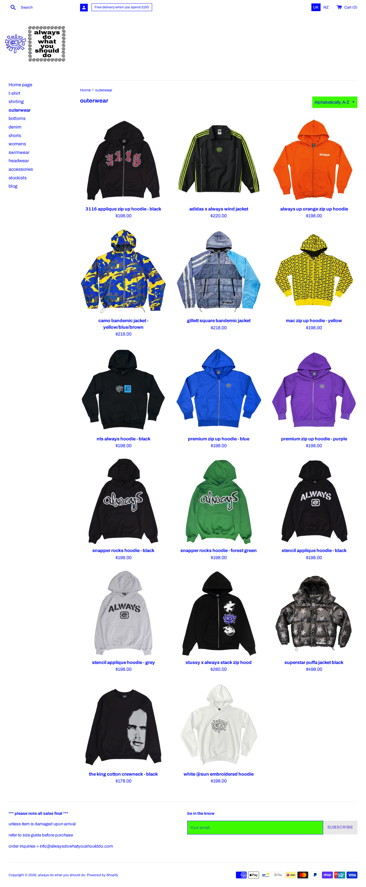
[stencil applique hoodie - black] (314, 501)
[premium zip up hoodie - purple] (314, 389)
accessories (21, 169)
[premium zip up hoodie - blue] (218, 389)
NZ (326, 7)
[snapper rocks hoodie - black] (123, 501)
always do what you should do (61, 875)
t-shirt (14, 93)
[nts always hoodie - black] (123, 389)
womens (17, 143)
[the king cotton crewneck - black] (123, 725)
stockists (18, 177)
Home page (20, 84)
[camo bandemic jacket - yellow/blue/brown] (123, 271)
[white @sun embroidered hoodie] (218, 725)
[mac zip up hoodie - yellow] (314, 271)
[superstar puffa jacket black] (314, 613)
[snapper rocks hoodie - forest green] (218, 501)
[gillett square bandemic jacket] (218, 271)
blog (13, 186)
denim (15, 127)
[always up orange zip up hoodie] (314, 160)
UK (316, 7)
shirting (16, 101)
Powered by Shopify (102, 875)
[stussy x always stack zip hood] (218, 613)
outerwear (20, 110)
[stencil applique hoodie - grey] (123, 613)
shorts (15, 135)
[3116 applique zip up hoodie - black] (123, 160)
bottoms (17, 118)
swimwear (19, 152)
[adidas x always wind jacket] (218, 160)
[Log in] (84, 7)
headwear (19, 160)
